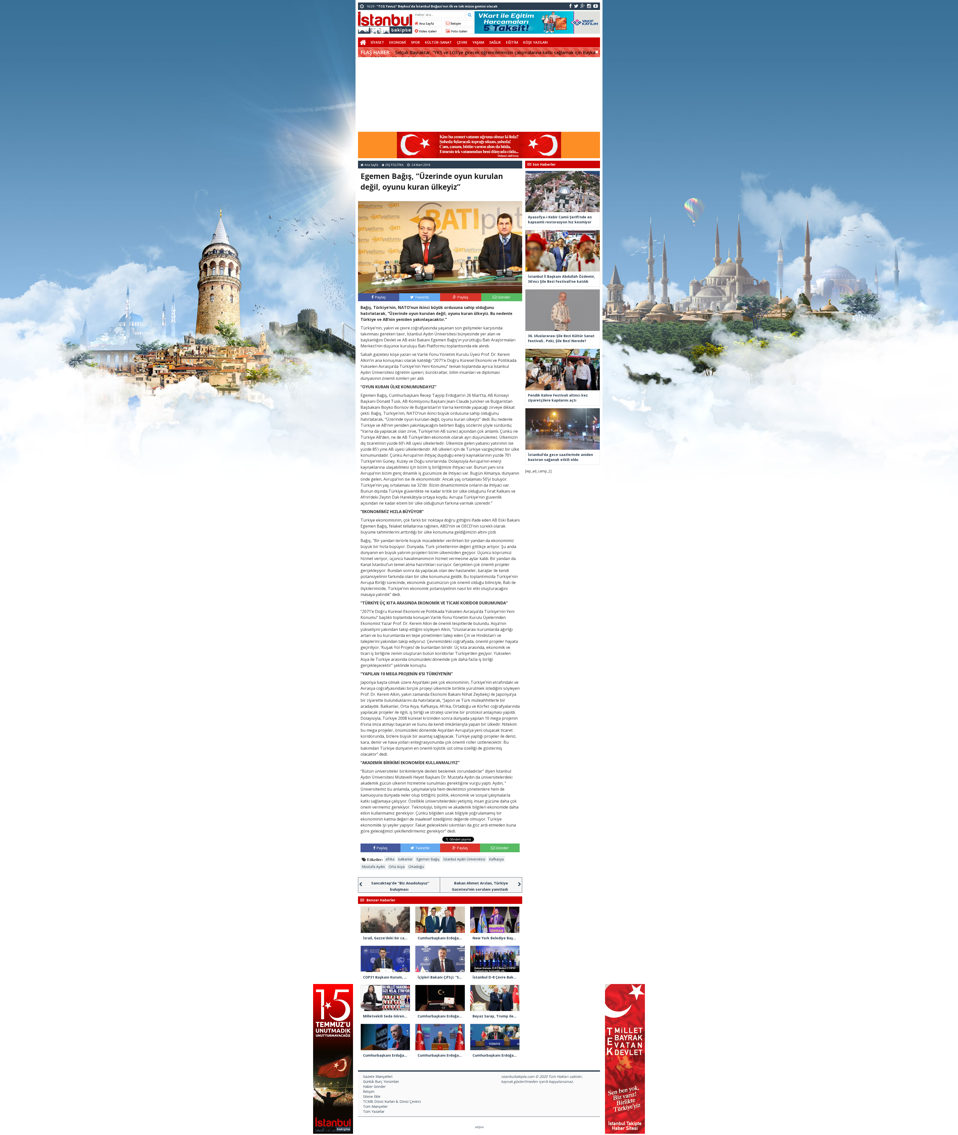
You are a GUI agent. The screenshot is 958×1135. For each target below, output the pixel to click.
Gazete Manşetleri (377, 1076)
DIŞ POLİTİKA (394, 165)
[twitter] (576, 5)
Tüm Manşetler (375, 1106)
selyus (479, 1127)
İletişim (455, 23)
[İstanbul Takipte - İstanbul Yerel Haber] (385, 21)
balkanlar (405, 859)
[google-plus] (583, 5)
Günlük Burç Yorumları (381, 1081)
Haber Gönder (374, 1086)
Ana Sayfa (426, 23)
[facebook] (570, 5)
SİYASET (377, 42)
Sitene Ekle (371, 1096)
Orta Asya (397, 866)
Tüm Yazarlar (373, 1111)
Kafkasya (496, 859)
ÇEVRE (462, 42)
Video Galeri (427, 31)
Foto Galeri (458, 31)
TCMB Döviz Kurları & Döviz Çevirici (392, 1101)
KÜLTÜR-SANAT (438, 42)
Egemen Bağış (428, 859)
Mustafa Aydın (373, 866)
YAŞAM (478, 42)
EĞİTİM (512, 42)
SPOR (415, 42)
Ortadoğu (416, 866)
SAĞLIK (495, 42)
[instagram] (589, 5)
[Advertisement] (479, 95)
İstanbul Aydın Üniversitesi (464, 859)
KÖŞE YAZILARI (535, 42)
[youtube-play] (595, 5)
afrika (389, 859)
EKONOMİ (397, 42)
